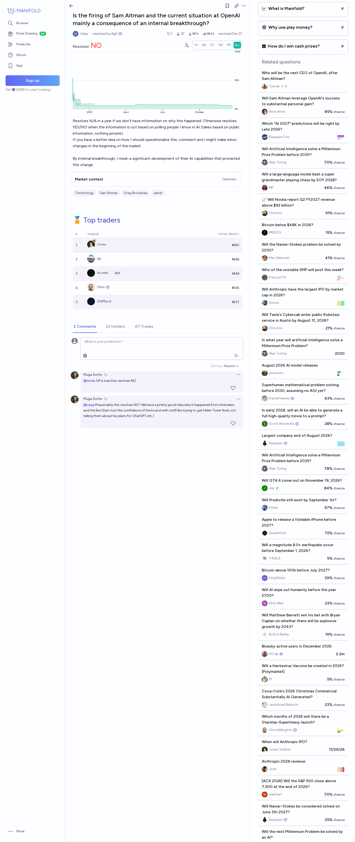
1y (105, 375)
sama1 (158, 193)
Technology (84, 193)
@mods (89, 381)
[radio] (196, 45)
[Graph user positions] (186, 45)
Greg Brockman (136, 193)
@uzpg (88, 405)
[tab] (85, 327)
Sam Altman (109, 193)
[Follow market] (227, 6)
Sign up (32, 80)
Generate (229, 179)
